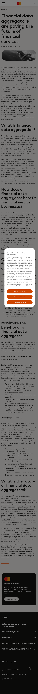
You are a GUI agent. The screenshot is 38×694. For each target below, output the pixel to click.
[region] (19, 277)
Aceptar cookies (19, 291)
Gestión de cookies (19, 302)
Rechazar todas (19, 296)
